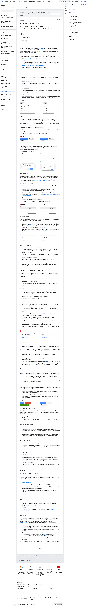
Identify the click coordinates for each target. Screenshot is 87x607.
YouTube (50, 588)
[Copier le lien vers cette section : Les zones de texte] (31, 440)
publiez (52, 77)
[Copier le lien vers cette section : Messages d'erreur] (31, 217)
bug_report (81, 5)
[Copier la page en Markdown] (50, 28)
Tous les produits (40, 1)
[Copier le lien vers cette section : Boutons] (25, 385)
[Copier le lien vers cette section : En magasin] (27, 499)
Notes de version (20, 588)
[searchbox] (7, 11)
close (85, 5)
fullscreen (83, 5)
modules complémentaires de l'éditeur (29, 47)
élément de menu (53, 363)
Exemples (20, 7)
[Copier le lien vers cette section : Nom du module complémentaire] (39, 75)
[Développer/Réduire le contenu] (27, 32)
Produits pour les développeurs (23, 586)
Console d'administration (37, 582)
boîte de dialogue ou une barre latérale (36, 181)
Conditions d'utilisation (21, 592)
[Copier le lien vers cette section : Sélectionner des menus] (34, 424)
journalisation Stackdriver (51, 230)
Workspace (11, 1)
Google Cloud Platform (49, 597)
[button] (7, 35)
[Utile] (58, 19)
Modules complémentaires (29, 1)
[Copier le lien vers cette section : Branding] (26, 470)
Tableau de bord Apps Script (38, 584)
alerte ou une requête (47, 313)
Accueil (20, 1)
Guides (8, 7)
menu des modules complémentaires (42, 180)
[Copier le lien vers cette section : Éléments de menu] (31, 173)
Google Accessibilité (24, 522)
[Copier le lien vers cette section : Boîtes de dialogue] (31, 302)
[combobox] (65, 1)
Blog (49, 582)
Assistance (26, 7)
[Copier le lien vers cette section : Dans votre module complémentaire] (40, 473)
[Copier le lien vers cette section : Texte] (24, 72)
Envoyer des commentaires (53, 23)
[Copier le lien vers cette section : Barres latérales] (29, 342)
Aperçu (2, 7)
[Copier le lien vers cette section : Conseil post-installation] (34, 144)
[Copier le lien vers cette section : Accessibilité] (29, 515)
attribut (45, 534)
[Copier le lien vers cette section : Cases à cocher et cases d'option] (39, 408)
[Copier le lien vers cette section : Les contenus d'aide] (32, 245)
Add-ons (3, 5)
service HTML (40, 48)
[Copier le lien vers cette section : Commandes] (29, 369)
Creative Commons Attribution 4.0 (48, 555)
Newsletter (51, 584)
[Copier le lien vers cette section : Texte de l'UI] (27, 288)
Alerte (45, 227)
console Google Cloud (37, 586)
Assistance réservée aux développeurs (22, 591)
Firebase (41, 597)
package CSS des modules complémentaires (36, 58)
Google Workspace (27, 19)
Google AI (58, 597)
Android (30, 597)
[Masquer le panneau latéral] (14, 605)
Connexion (83, 1)
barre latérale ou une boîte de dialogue (44, 274)
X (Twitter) (51, 586)
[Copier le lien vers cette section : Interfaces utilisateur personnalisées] (44, 270)
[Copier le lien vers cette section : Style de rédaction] (31, 117)
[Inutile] (59, 19)
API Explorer (35, 588)
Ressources (50, 1)
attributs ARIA (41, 535)
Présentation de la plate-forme (23, 584)
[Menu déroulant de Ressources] (54, 1)
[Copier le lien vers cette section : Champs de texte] (30, 452)
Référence (14, 7)
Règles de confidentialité (31, 604)
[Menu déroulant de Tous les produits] (45, 1)
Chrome (35, 597)
